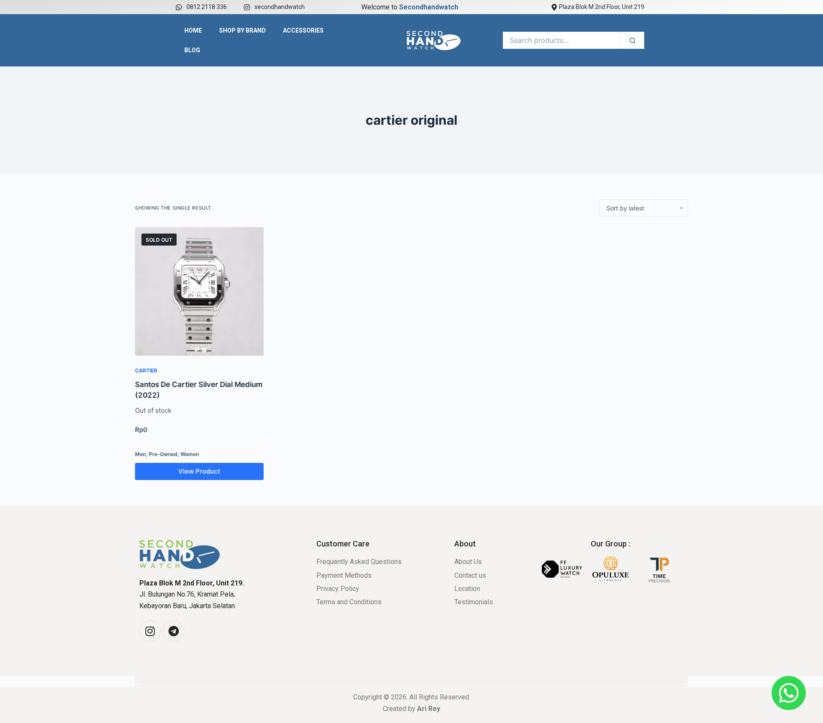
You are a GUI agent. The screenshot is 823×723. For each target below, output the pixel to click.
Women (189, 454)
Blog (192, 50)
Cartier (146, 370)
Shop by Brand (242, 30)
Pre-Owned (163, 454)
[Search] (632, 40)
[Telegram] (173, 631)
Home (193, 30)
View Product (199, 471)
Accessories (303, 30)
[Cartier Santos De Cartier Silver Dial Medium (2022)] (199, 291)
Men (140, 454)
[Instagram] (150, 631)
